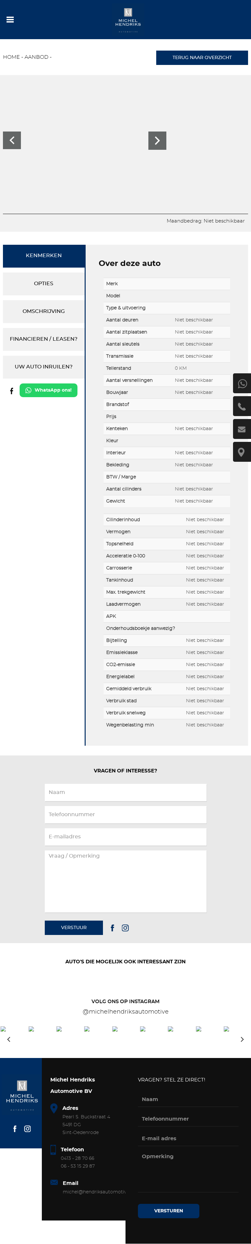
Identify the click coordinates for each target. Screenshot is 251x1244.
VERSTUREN (168, 1211)
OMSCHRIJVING (44, 311)
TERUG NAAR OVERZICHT (202, 57)
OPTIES (43, 283)
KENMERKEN (44, 255)
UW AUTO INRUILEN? (44, 366)
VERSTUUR (74, 927)
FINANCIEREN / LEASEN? (43, 339)
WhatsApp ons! (53, 390)
